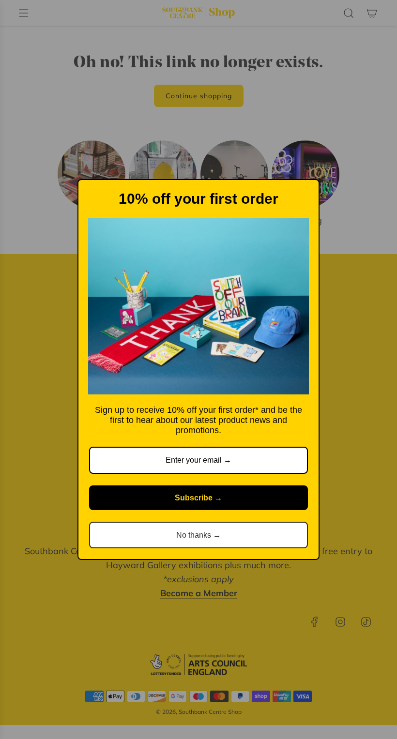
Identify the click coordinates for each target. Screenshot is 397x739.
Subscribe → (198, 498)
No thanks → (198, 535)
